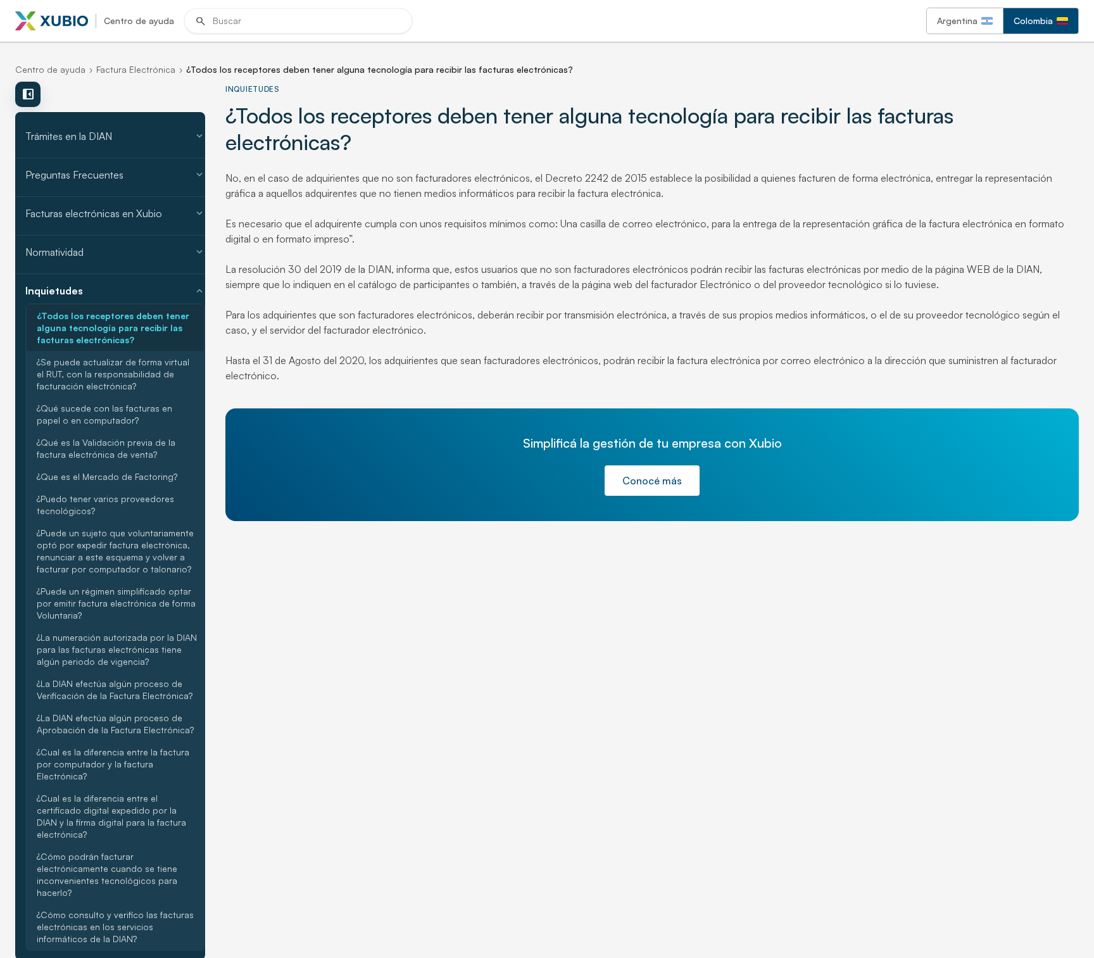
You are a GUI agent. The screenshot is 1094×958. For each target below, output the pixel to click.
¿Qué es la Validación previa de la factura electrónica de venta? (106, 448)
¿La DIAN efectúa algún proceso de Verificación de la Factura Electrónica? (114, 689)
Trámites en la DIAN (115, 136)
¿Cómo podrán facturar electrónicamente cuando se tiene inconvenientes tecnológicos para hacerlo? (107, 874)
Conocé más (652, 480)
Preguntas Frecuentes (115, 175)
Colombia (1033, 20)
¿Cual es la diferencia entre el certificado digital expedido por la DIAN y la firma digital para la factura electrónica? (111, 816)
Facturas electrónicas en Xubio (115, 213)
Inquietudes (115, 291)
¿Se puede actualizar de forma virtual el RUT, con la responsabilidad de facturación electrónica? (113, 373)
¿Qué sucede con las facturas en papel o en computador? (104, 414)
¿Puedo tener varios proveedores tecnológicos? (105, 504)
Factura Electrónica (135, 69)
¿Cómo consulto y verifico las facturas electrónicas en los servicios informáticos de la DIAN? (115, 926)
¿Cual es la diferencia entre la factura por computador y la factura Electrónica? (113, 764)
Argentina (957, 20)
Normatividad (115, 252)
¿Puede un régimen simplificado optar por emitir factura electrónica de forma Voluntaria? (116, 603)
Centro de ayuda (50, 69)
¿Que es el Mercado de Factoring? (107, 476)
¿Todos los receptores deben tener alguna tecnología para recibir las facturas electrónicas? (113, 327)
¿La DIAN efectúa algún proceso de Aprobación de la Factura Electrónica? (115, 723)
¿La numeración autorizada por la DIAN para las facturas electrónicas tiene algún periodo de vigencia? (117, 649)
